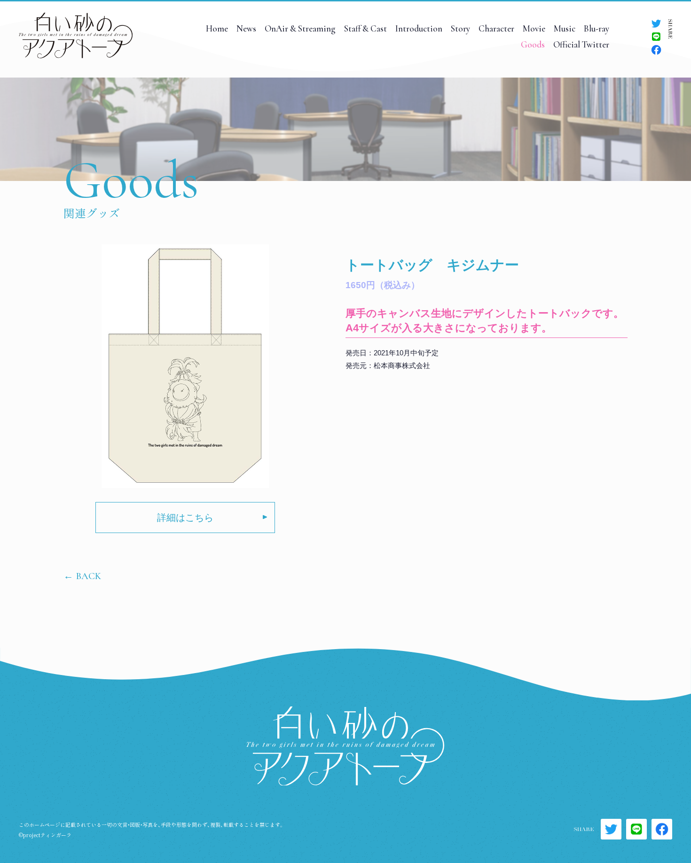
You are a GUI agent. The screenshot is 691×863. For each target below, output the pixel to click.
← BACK (82, 576)
